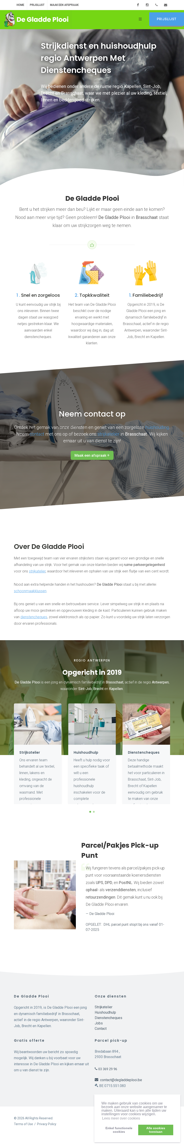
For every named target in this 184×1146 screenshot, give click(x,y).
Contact (101, 1028)
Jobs (99, 1023)
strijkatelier (108, 434)
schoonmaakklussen (30, 591)
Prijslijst (37, 5)
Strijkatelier (103, 1007)
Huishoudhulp (105, 1012)
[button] (90, 812)
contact (37, 434)
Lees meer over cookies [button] (121, 1118)
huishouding (157, 427)
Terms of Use (23, 1124)
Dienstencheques (108, 1018)
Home (20, 5)
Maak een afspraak (64, 5)
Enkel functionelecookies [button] (118, 1129)
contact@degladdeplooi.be (120, 1080)
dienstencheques (33, 617)
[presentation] (174, 754)
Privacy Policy (46, 1124)
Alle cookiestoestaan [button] (155, 1129)
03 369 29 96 (107, 1069)
